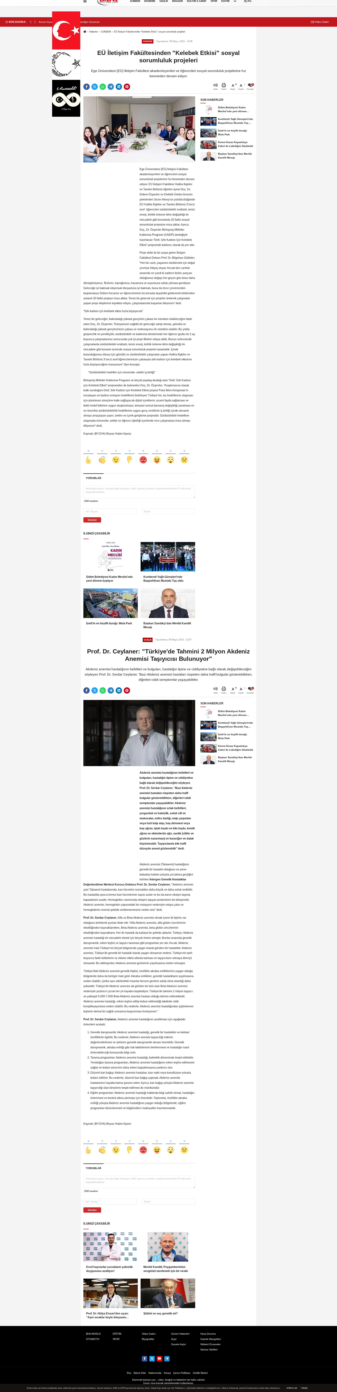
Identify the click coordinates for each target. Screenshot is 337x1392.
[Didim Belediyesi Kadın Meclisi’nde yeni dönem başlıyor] (110, 556)
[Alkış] (102, 454)
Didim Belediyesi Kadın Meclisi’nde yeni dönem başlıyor (109, 578)
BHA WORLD (93, 1334)
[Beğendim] (88, 454)
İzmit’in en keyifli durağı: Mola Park (109, 623)
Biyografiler (148, 1339)
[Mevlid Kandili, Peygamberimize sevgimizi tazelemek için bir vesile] (168, 1247)
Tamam (304, 1388)
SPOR (116, 1339)
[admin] (167, 1358)
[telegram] (111, 87)
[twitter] (94, 87)
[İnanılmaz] (171, 454)
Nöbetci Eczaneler (210, 1344)
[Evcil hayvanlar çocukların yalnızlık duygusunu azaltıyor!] (110, 1247)
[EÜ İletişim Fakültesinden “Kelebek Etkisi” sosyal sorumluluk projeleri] (139, 129)
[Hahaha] (157, 454)
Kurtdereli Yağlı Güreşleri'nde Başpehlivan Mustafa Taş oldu (163, 578)
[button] (35, 22)
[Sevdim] (116, 454)
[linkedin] (119, 87)
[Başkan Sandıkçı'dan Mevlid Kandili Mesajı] (168, 603)
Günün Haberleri (180, 1334)
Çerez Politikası (181, 1373)
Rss (129, 1373)
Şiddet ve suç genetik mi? (160, 1313)
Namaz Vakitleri (209, 1349)
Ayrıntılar (291, 1388)
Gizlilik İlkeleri (200, 1373)
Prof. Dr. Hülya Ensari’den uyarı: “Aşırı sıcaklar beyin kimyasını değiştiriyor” (107, 1316)
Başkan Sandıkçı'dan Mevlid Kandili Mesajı (167, 625)
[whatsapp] (103, 87)
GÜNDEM (106, 31)
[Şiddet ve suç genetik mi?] (168, 1293)
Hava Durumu (208, 1334)
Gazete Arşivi (178, 1344)
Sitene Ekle (139, 1373)
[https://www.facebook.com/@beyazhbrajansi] (159, 1358)
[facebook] (86, 87)
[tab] (93, 478)
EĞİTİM (117, 1334)
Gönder (92, 519)
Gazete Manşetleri (210, 1339)
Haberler (93, 31)
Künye (167, 1373)
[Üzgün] (184, 454)
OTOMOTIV (92, 1339)
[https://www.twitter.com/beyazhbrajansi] (152, 1358)
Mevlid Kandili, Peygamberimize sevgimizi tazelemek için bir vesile (165, 1268)
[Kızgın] (143, 454)
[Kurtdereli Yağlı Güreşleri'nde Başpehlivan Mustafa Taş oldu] (168, 556)
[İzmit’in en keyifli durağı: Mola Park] (110, 603)
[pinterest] (127, 87)
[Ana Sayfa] (84, 32)
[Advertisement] (109, 219)
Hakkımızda (154, 1373)
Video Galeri (321, 21)
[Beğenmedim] (129, 454)
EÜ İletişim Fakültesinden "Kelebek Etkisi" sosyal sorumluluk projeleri (149, 31)
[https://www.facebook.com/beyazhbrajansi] (144, 1358)
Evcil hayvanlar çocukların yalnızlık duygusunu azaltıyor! (109, 1268)
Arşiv (174, 1339)
